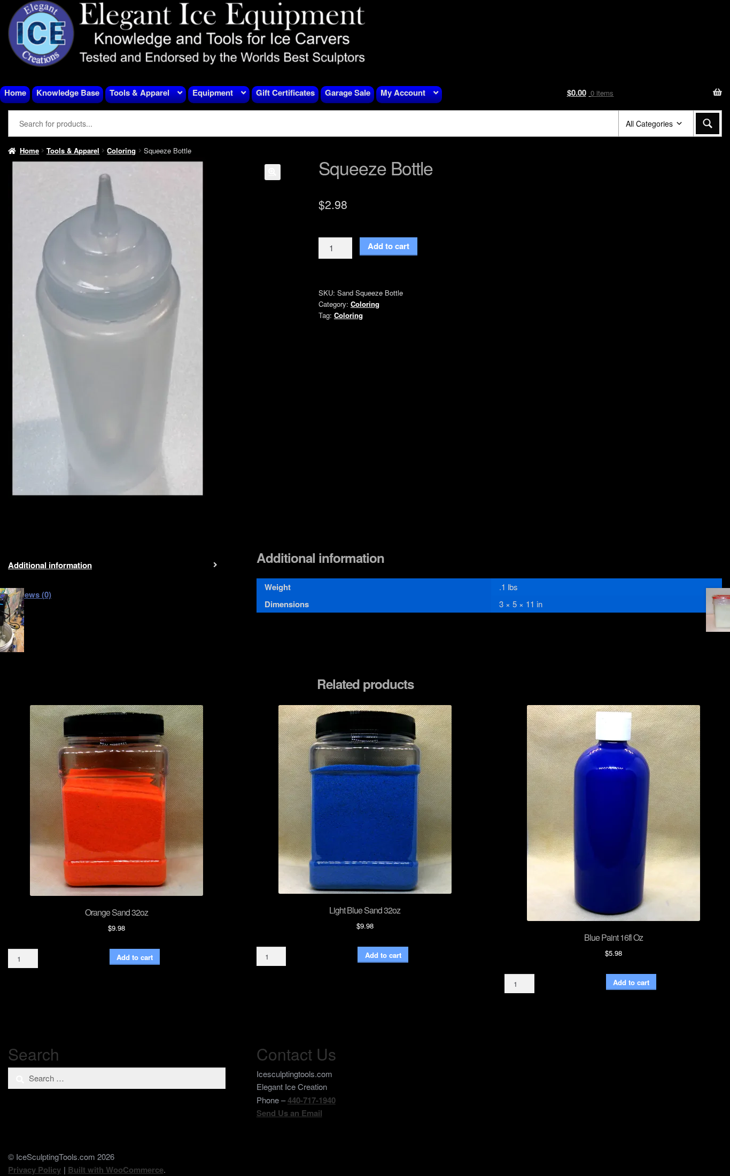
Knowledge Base (67, 92)
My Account (402, 92)
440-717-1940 (312, 1100)
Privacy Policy (34, 1169)
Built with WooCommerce (116, 1169)
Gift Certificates (285, 92)
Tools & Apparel (139, 92)
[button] (273, 172)
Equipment (212, 92)
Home (15, 92)
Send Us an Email (289, 1113)
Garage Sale (347, 92)
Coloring (121, 150)
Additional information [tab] (50, 565)
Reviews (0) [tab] (29, 594)
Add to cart (388, 246)
